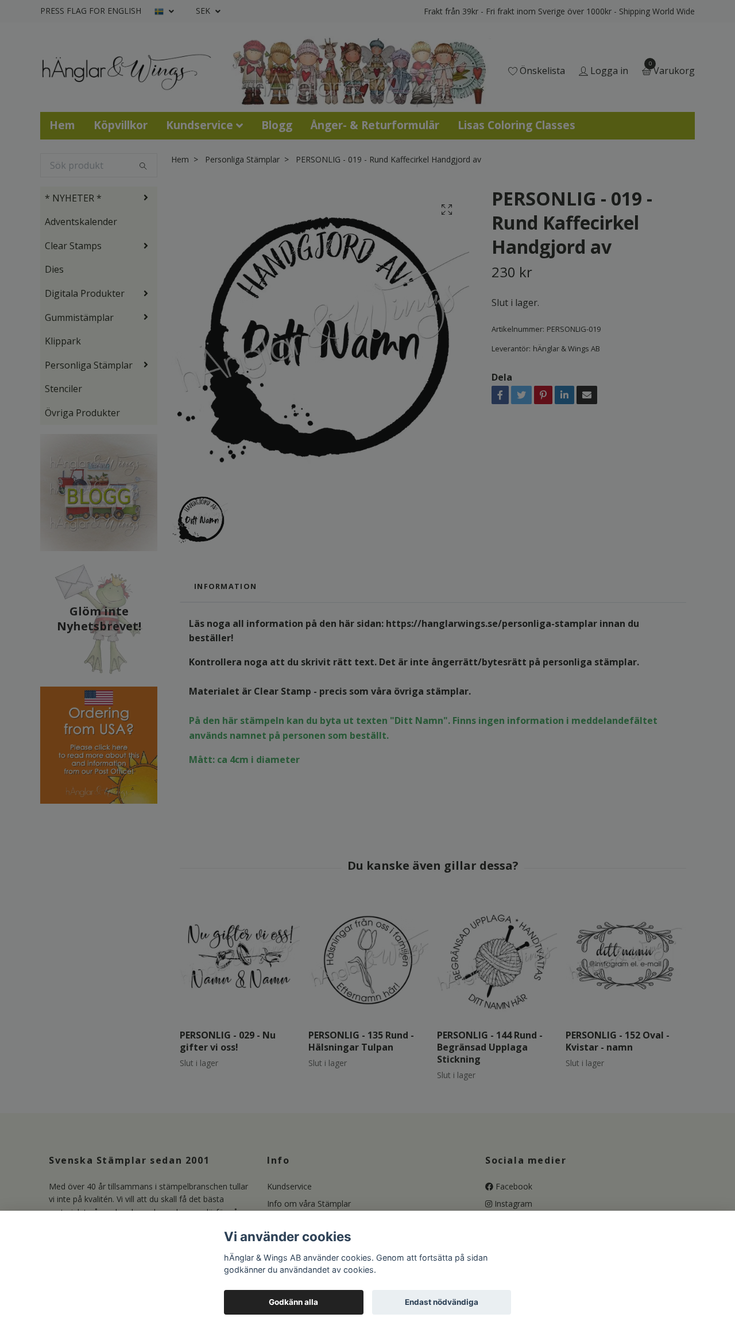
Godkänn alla (293, 1302)
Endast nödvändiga (441, 1302)
